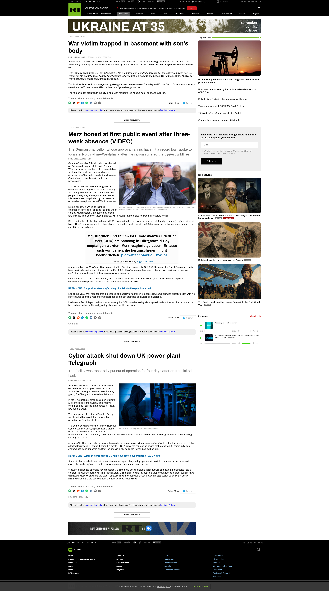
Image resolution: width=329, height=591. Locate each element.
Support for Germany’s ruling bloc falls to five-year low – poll (109, 288)
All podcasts (255, 316)
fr (88, 542)
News (70, 556)
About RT (216, 563)
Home (72, 37)
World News (123, 14)
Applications (169, 559)
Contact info (217, 570)
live (191, 8)
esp (73, 542)
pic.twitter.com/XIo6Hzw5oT (144, 255)
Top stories (204, 37)
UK (86, 497)
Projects (256, 14)
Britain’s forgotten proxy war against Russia (220, 260)
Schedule (168, 566)
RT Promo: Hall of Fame (222, 566)
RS (94, 1)
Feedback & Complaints (222, 573)
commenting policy (94, 110)
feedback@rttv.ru (167, 110)
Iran (81, 497)
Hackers (72, 497)
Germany (73, 323)
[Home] (74, 9)
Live (166, 556)
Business (139, 14)
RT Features (179, 14)
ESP (76, 1)
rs (92, 542)
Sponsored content (172, 570)
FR (90, 1)
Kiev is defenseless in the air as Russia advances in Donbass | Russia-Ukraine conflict (152, 8)
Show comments (132, 120)
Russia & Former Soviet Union (99, 14)
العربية (70, 1)
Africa (164, 14)
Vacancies (217, 577)
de (83, 542)
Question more (96, 8)
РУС (81, 1)
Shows (242, 14)
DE (86, 1)
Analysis (195, 14)
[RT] (120, 2)
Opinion (210, 14)
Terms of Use (218, 556)
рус (78, 542)
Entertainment (226, 14)
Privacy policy (218, 559)
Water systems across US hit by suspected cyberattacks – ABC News (114, 456)
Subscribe (211, 161)
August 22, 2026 (144, 261)
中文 (98, 1)
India (153, 14)
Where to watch (170, 563)
